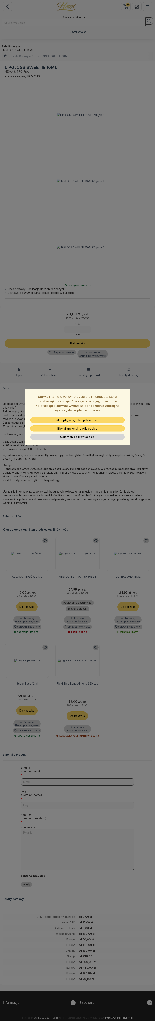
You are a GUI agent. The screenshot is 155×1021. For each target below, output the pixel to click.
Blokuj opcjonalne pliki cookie (77, 428)
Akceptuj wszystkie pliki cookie (77, 420)
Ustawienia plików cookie (77, 436)
